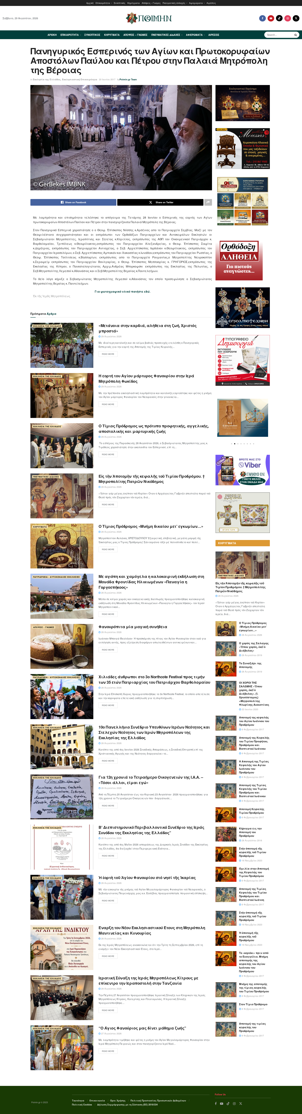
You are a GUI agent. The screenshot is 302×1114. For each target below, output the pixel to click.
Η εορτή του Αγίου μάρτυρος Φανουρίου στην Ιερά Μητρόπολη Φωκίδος (146, 378)
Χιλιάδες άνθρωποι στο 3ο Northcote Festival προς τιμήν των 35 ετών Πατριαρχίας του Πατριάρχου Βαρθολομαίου (154, 679)
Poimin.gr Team (128, 79)
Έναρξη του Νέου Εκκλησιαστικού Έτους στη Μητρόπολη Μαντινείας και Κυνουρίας (152, 930)
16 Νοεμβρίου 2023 (251, 860)
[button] (231, 443)
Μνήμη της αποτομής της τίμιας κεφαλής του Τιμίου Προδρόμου (254, 987)
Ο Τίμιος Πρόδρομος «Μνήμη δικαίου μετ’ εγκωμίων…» (151, 526)
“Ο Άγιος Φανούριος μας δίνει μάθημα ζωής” (142, 1028)
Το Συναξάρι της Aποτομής (250, 665)
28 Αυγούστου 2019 (251, 655)
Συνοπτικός (119, 2)
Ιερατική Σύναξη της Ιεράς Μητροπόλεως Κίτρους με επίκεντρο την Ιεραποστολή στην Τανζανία (148, 980)
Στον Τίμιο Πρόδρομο (253, 1004)
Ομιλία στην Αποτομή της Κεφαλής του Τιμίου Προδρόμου (254, 872)
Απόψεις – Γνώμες (151, 2)
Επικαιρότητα (103, 2)
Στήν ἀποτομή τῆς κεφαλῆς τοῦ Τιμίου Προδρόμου (252, 852)
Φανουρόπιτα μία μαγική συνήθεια (133, 626)
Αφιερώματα (196, 2)
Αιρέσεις (211, 2)
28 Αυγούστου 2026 (110, 486)
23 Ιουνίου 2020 (249, 709)
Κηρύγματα (133, 2)
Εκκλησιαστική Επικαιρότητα (79, 79)
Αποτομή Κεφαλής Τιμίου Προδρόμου (251, 811)
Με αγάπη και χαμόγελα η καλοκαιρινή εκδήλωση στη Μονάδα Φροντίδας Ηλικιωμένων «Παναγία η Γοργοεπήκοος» (151, 581)
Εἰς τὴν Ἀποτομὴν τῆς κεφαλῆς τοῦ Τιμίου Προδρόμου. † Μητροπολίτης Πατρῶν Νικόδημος (151, 478)
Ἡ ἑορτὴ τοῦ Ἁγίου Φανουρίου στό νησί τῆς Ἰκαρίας (147, 877)
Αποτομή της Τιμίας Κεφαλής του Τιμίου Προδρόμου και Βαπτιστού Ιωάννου (253, 790)
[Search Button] (296, 35)
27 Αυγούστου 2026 (110, 1033)
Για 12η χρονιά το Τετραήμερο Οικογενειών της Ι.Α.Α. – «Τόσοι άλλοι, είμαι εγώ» (151, 779)
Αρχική (90, 2)
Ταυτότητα (78, 1100)
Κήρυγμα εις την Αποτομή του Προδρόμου (250, 832)
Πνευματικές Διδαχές (174, 2)
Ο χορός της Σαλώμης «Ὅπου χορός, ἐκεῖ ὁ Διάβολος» (254, 646)
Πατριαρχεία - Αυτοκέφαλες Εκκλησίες (56, 577)
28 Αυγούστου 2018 (251, 840)
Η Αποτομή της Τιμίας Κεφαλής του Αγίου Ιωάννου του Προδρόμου (254, 766)
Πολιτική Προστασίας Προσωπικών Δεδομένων (158, 1100)
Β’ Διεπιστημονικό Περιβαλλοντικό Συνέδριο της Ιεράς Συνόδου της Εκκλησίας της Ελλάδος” (151, 829)
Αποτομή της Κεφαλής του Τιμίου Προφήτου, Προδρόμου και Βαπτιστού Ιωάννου (254, 743)
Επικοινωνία (97, 1100)
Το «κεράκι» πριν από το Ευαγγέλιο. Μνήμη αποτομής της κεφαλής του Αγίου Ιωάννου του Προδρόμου (253, 962)
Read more (108, 353)
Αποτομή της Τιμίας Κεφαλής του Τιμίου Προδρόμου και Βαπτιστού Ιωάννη (253, 894)
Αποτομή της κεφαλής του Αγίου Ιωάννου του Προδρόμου (254, 721)
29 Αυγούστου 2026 (110, 336)
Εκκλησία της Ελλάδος (47, 79)
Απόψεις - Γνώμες (43, 627)
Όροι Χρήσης (117, 1100)
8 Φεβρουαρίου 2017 (252, 729)
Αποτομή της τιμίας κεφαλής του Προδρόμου (252, 1027)
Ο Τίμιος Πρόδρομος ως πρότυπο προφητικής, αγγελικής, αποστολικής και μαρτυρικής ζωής (154, 428)
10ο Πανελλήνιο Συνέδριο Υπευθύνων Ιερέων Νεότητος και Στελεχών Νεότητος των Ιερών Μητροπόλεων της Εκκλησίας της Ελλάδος (154, 732)
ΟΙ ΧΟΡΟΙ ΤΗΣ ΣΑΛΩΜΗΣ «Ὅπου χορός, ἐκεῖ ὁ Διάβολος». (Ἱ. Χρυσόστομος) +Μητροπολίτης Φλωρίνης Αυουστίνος (254, 694)
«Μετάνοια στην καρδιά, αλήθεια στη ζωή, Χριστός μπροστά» (147, 328)
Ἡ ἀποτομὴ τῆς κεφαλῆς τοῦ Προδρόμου (248, 936)
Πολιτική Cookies (82, 1104)
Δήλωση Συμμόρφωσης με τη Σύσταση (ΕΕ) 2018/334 (127, 1104)
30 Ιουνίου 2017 (107, 79)
